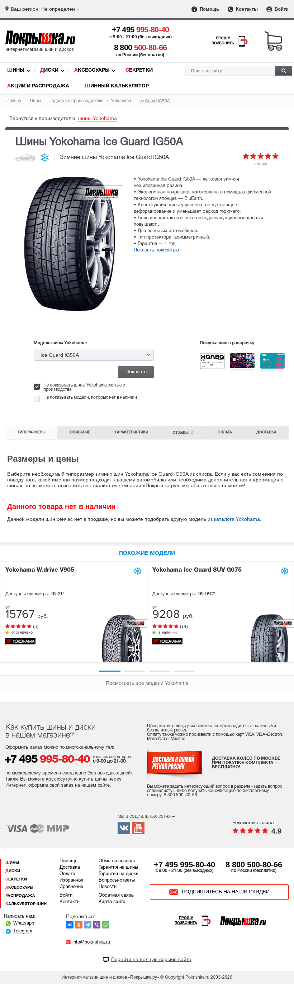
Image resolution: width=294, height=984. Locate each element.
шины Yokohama (97, 118)
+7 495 (140, 29)
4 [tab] (184, 671)
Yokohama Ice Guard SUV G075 (197, 570)
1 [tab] (109, 671)
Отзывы (182, 433)
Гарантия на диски (118, 874)
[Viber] (96, 924)
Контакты (246, 9)
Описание (80, 432)
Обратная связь (116, 895)
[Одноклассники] (78, 924)
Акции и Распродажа (38, 86)
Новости (108, 887)
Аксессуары (92, 70)
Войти (281, 9)
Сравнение (71, 887)
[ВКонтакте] (70, 924)
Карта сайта (112, 902)
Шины (15, 70)
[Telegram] (87, 924)
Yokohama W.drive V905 (39, 570)
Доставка (266, 432)
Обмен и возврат (117, 861)
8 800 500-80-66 (254, 864)
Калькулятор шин (26, 904)
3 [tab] (159, 671)
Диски (49, 70)
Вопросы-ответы (117, 880)
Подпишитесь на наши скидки (226, 892)
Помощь (208, 9)
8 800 (140, 47)
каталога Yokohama (237, 519)
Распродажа (20, 896)
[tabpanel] (73, 611)
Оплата (225, 432)
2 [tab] (134, 671)
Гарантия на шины (118, 867)
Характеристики (131, 432)
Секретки (139, 70)
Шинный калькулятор (117, 86)
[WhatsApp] (105, 924)
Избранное (71, 880)
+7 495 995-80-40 (184, 864)
